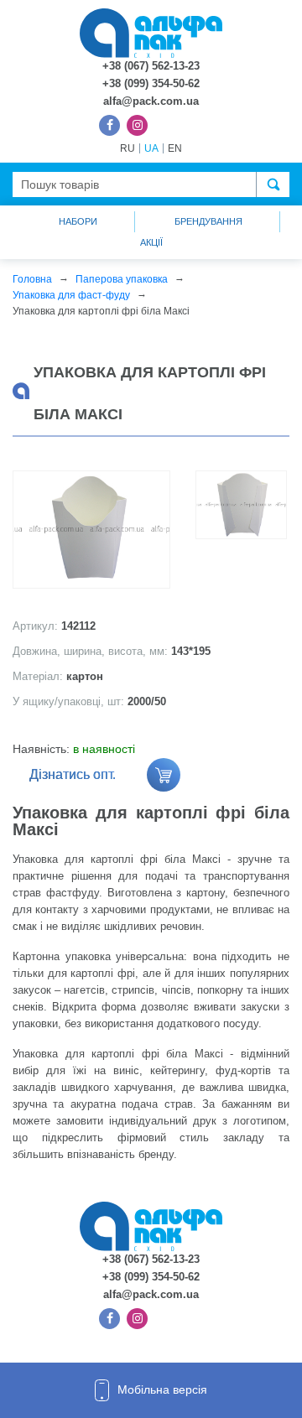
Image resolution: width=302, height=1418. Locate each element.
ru (127, 148)
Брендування (208, 221)
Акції (151, 242)
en (175, 148)
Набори (78, 221)
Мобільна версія (162, 1389)
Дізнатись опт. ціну (72, 779)
